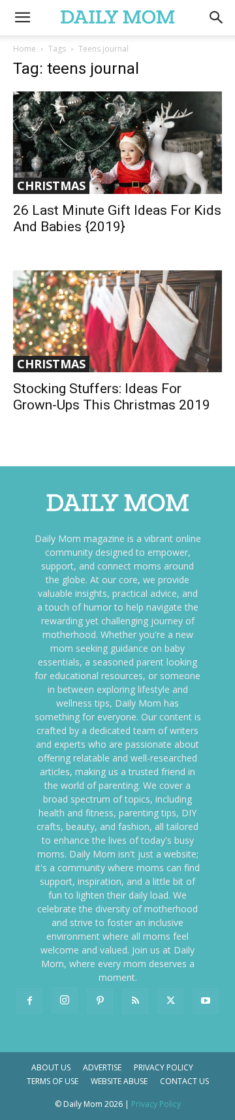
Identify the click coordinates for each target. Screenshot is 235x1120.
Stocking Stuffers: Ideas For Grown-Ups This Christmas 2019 (111, 397)
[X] (170, 1001)
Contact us (184, 1081)
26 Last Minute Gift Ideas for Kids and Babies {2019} (117, 218)
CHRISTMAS (51, 185)
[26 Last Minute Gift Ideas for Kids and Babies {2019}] (117, 142)
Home (24, 48)
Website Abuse (119, 1081)
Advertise (102, 1067)
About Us (50, 1067)
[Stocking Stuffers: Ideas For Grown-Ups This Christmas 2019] (117, 321)
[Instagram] (65, 1000)
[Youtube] (206, 1001)
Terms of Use (52, 1081)
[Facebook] (29, 1001)
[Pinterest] (100, 1001)
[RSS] (135, 1001)
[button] (216, 17)
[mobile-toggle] (22, 17)
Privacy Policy (163, 1067)
